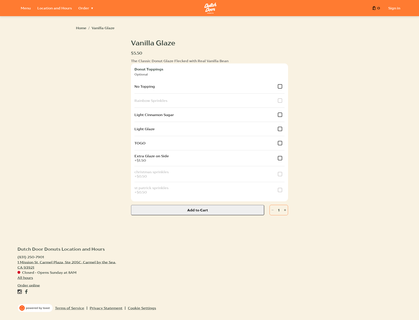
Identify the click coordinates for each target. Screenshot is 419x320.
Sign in (394, 8)
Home (81, 28)
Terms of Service (69, 308)
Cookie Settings (142, 308)
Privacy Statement (106, 308)
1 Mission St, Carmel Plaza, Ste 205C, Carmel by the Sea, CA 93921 (66, 264)
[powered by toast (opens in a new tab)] (35, 308)
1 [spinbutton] (279, 210)
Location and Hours (54, 8)
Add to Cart (197, 210)
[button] (86, 8)
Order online (28, 285)
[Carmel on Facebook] (25, 292)
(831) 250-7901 (30, 257)
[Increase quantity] (285, 210)
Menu (26, 8)
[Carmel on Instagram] (20, 292)
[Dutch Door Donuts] (210, 8)
